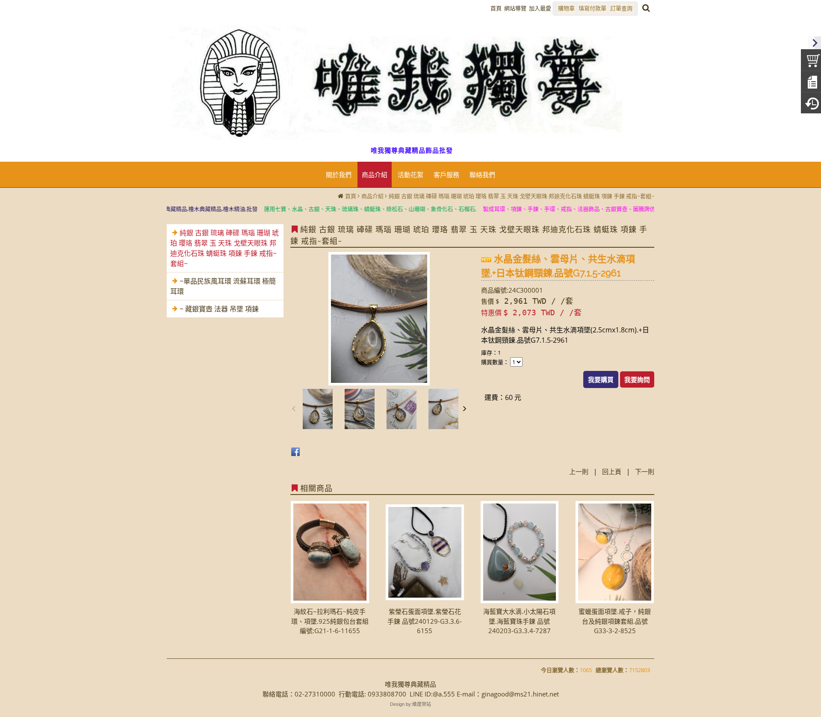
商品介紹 (372, 196)
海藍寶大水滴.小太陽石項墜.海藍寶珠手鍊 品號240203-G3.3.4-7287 (519, 621)
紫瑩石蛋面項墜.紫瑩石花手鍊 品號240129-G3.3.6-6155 (424, 621)
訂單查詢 (621, 8)
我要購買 (601, 379)
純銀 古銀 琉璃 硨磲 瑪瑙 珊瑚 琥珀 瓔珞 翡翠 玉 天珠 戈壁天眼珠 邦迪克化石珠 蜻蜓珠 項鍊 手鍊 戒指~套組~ (521, 196)
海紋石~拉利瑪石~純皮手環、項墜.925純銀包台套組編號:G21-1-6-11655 (330, 621)
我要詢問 (637, 379)
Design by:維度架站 (410, 704)
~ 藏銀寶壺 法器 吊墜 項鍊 (219, 309)
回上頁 (611, 471)
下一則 (644, 471)
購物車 (566, 8)
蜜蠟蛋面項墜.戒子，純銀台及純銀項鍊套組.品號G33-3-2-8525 (615, 621)
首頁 (350, 196)
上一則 (578, 471)
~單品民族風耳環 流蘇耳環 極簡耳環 (223, 286)
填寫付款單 (592, 8)
